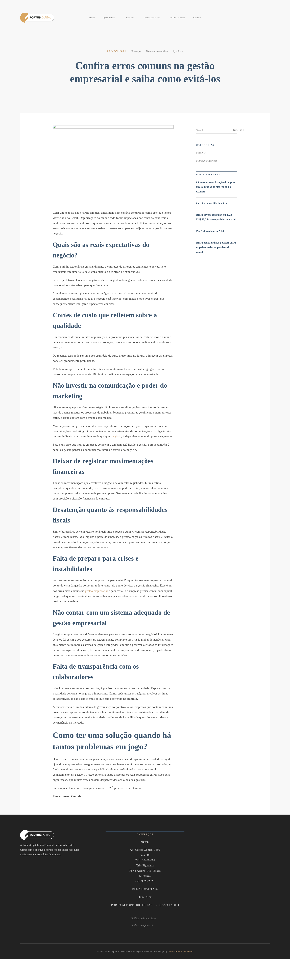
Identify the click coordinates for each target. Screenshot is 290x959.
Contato (197, 17)
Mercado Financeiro (207, 160)
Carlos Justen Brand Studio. (180, 951)
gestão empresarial (96, 591)
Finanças (136, 51)
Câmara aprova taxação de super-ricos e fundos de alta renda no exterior (215, 187)
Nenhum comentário (157, 51)
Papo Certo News (152, 17)
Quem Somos (109, 17)
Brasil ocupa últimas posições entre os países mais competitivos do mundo (216, 247)
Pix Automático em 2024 (210, 231)
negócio (116, 436)
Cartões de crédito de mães (211, 203)
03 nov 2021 (116, 51)
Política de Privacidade (143, 918)
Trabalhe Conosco (176, 17)
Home (92, 17)
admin (179, 51)
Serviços (130, 17)
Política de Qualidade (142, 925)
